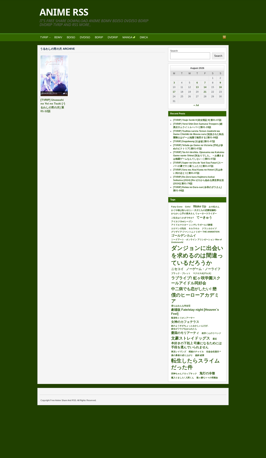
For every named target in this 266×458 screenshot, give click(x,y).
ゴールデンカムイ (183, 235)
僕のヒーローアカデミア (195, 298)
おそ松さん (214, 206)
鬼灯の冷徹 (207, 373)
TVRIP (43, 38)
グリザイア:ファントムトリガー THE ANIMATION (195, 232)
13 (197, 87)
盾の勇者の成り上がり (182, 355)
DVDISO (85, 37)
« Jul (196, 105)
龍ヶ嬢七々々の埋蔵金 (207, 377)
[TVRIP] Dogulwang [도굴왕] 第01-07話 (194, 141)
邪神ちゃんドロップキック (184, 373)
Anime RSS (64, 12)
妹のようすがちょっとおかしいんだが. (189, 326)
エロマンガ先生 (178, 228)
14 (205, 87)
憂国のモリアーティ (185, 332)
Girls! (188, 206)
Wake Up (199, 206)
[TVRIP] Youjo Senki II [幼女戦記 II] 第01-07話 (197, 120)
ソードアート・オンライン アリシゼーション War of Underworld (196, 240)
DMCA (144, 37)
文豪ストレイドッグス (190, 338)
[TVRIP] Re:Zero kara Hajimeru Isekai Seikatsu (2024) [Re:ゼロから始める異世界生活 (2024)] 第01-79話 (198, 180)
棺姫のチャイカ (196, 351)
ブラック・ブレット (180, 273)
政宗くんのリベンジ (211, 333)
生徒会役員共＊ (213, 351)
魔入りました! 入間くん (182, 377)
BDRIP (99, 37)
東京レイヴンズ (178, 351)
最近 (215, 339)
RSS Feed (224, 37)
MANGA (127, 37)
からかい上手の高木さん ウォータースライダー (194, 213)
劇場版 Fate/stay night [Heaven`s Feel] (195, 311)
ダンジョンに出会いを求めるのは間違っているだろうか (197, 255)
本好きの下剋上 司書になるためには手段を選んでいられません (196, 345)
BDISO (71, 37)
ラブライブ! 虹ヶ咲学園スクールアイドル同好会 (195, 280)
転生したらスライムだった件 (195, 364)
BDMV (58, 37)
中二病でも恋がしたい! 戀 (194, 289)
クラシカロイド (209, 228)
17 (174, 92)
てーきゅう (204, 217)
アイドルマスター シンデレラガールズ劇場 (191, 225)
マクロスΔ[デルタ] (202, 273)
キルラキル (194, 228)
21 (205, 92)
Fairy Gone (176, 206)
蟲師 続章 (199, 355)
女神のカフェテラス (185, 321)
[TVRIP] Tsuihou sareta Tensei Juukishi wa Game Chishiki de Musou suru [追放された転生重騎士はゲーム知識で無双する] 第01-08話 (198, 134)
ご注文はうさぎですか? (182, 218)
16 (220, 87)
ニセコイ (177, 269)
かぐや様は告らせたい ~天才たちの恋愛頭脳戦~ (194, 210)
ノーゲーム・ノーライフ (203, 269)
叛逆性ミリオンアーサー (183, 318)
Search (174, 51)
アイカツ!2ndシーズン (182, 221)
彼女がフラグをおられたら (184, 329)
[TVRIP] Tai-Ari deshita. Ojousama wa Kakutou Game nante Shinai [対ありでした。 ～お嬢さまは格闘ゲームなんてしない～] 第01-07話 (198, 155)
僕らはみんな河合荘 (180, 306)
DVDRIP (113, 37)
